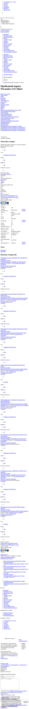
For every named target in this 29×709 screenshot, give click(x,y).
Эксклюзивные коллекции (10, 51)
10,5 (5, 150)
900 (4, 281)
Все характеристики (6, 174)
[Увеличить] (11, 126)
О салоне (6, 3)
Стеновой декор (8, 39)
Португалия (4, 179)
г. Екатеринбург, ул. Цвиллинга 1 (18, 664)
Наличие (3, 122)
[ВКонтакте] (1, 203)
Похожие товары (5, 120)
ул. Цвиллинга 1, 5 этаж (10, 1)
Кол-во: (3, 198)
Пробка (5, 41)
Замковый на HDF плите (10, 155)
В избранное (4, 267)
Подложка (6, 46)
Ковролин (6, 34)
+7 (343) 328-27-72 (5, 664)
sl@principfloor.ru (23, 641)
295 (4, 165)
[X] (8, 203)
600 (4, 387)
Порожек (6, 47)
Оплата (5, 4)
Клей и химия (7, 45)
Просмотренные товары (7, 558)
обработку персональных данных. (18, 691)
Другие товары (24, 210)
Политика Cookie (10, 707)
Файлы (2, 123)
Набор (2, 112)
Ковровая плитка (8, 35)
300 (4, 286)
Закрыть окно (4, 554)
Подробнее (3, 264)
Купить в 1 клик (14, 197)
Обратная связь (7, 614)
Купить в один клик (17, 692)
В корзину (22, 263)
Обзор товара (4, 111)
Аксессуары (7, 49)
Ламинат (6, 42)
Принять (26, 702)
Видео (2, 125)
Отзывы (3, 119)
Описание (3, 115)
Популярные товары (9, 615)
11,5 (5, 342)
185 (4, 357)
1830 (5, 352)
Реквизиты (6, 7)
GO (1, 193)
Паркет (5, 38)
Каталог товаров (5, 30)
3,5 (4, 326)
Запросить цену (14, 195)
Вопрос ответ (7, 10)
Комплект (3, 114)
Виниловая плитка (8, 37)
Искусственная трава (9, 50)
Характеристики (5, 116)
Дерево (2, 182)
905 (4, 160)
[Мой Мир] (6, 203)
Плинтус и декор (8, 43)
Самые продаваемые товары (8, 557)
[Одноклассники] (3, 203)
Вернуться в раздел (5, 110)
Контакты (6, 8)
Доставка (6, 6)
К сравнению (12, 266)
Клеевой (6, 382)
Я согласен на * (14, 691)
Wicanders (3, 251)
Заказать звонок (4, 21)
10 (4, 271)
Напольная (3, 250)
